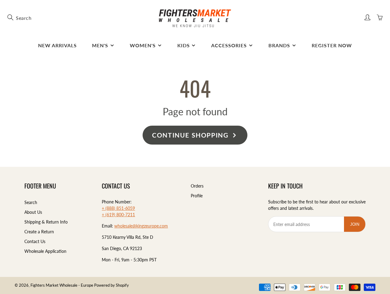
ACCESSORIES (229, 45)
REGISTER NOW (332, 45)
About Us (33, 212)
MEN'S (100, 45)
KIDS (183, 45)
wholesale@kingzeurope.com (141, 225)
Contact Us (34, 241)
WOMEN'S (143, 45)
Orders (197, 185)
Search (30, 202)
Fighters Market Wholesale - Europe (61, 285)
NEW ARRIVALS (57, 45)
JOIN (357, 224)
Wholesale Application (45, 251)
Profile (197, 195)
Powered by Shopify (111, 285)
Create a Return (39, 231)
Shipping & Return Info (46, 221)
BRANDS (279, 45)
